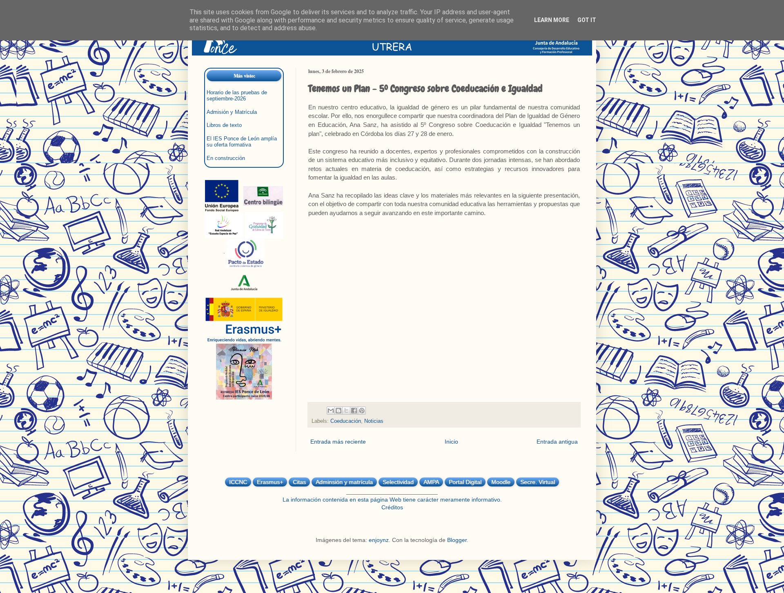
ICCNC (238, 482)
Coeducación (345, 421)
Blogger (457, 540)
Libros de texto (224, 125)
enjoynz (379, 540)
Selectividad (398, 482)
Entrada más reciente (338, 441)
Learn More (551, 20)
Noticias (373, 421)
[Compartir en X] (346, 410)
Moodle (500, 482)
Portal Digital (465, 482)
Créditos (392, 507)
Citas (299, 482)
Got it (586, 20)
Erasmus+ (270, 482)
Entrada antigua (557, 441)
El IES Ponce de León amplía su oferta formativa (242, 142)
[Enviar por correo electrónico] (331, 410)
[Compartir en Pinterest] (362, 410)
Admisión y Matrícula (232, 112)
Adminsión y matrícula (344, 482)
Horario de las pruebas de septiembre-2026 (237, 96)
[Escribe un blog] (338, 410)
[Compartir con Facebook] (354, 410)
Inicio (451, 441)
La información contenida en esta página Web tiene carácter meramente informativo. (392, 499)
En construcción (226, 158)
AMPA (431, 482)
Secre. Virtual (537, 482)
